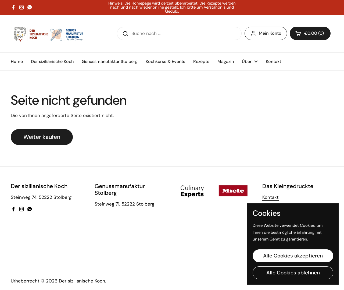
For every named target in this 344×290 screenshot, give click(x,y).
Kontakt (270, 197)
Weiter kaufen (41, 137)
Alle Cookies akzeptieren (293, 255)
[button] (310, 33)
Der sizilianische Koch (82, 281)
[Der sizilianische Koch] (47, 33)
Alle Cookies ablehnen (293, 272)
